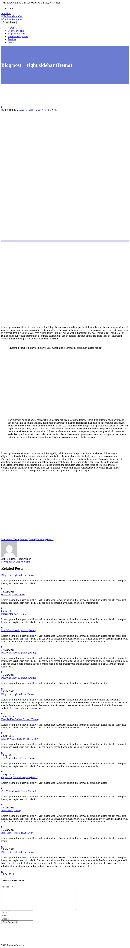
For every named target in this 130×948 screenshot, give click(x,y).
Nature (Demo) (28, 539)
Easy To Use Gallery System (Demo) (20, 719)
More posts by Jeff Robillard (15, 561)
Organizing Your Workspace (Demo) (19, 777)
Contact (11, 42)
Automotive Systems (18, 36)
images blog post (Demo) (13, 614)
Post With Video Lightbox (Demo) (18, 630)
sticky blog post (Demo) (13, 594)
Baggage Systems (16, 33)
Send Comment (10, 922)
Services (12, 39)
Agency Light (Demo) (30, 110)
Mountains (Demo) (10, 539)
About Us (12, 28)
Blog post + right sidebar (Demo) (17, 575)
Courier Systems (16, 30)
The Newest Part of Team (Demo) (18, 758)
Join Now (6, 13)
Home (11, 8)
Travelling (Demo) (45, 539)
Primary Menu (9, 22)
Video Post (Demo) (11, 810)
